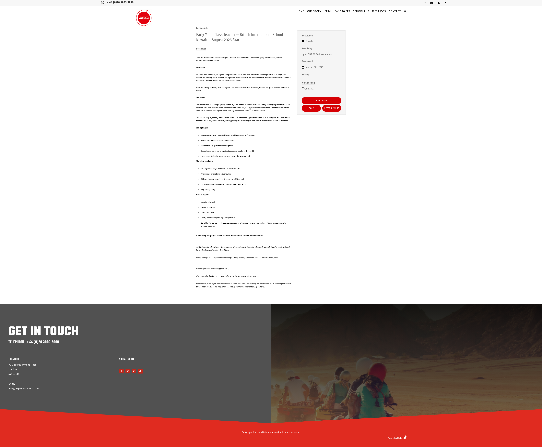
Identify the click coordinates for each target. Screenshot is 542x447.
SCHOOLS (359, 11)
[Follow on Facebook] (425, 3)
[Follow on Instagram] (431, 3)
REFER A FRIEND (331, 108)
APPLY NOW (321, 100)
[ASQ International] (144, 17)
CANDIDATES (342, 11)
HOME (300, 11)
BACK (311, 108)
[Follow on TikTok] (445, 3)
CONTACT (395, 11)
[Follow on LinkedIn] (438, 3)
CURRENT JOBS (377, 11)
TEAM (327, 11)
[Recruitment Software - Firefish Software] (397, 438)
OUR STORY (314, 11)
